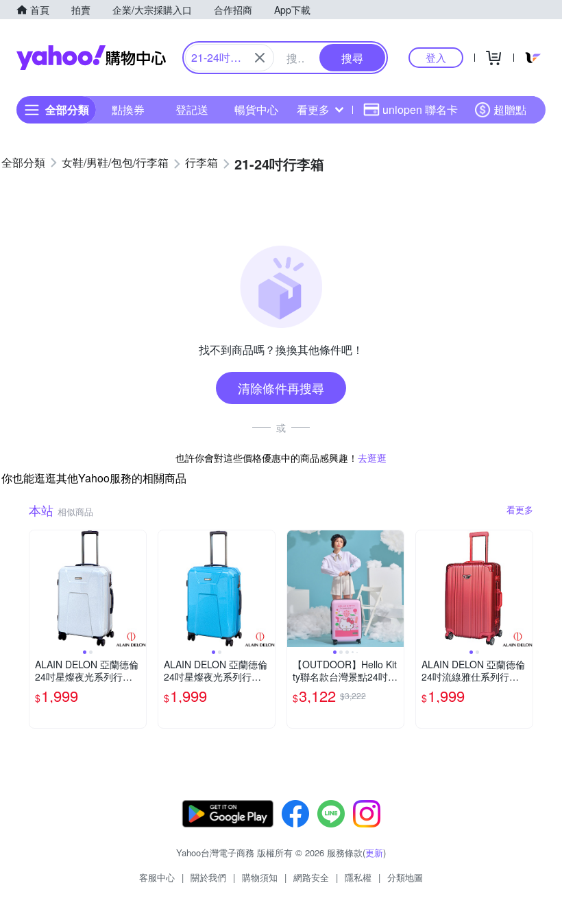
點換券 (128, 109)
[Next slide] (137, 589)
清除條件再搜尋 (281, 388)
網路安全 (311, 877)
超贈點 (509, 109)
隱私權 (358, 877)
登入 (436, 57)
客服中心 (157, 877)
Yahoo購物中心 (91, 57)
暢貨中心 (256, 109)
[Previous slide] (38, 589)
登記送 (191, 109)
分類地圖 (405, 877)
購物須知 (260, 877)
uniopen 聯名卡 (420, 109)
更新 (374, 852)
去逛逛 (372, 458)
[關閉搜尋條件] (260, 57)
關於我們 (208, 877)
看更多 (313, 109)
